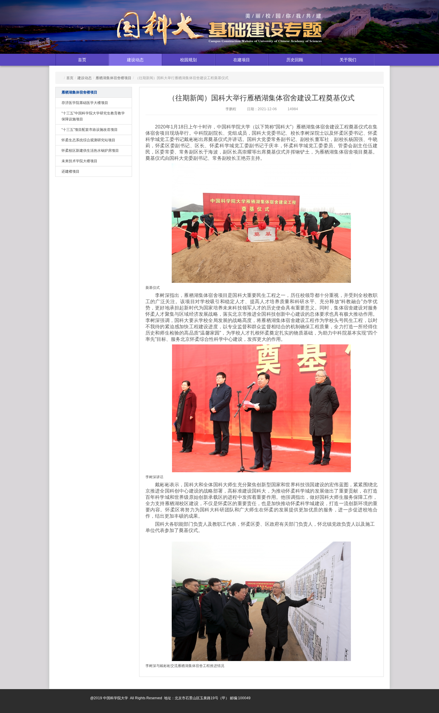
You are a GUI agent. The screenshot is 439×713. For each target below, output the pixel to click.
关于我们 (348, 59)
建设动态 (135, 59)
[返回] (219, 30)
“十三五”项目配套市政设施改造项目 (90, 130)
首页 (82, 59)
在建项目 (241, 59)
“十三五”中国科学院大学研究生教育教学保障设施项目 (93, 116)
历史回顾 (294, 59)
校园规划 (188, 59)
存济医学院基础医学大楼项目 (85, 103)
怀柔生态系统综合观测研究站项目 (88, 140)
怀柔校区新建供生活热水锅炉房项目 (90, 150)
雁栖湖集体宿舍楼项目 (113, 78)
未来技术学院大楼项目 (79, 161)
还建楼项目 (70, 171)
